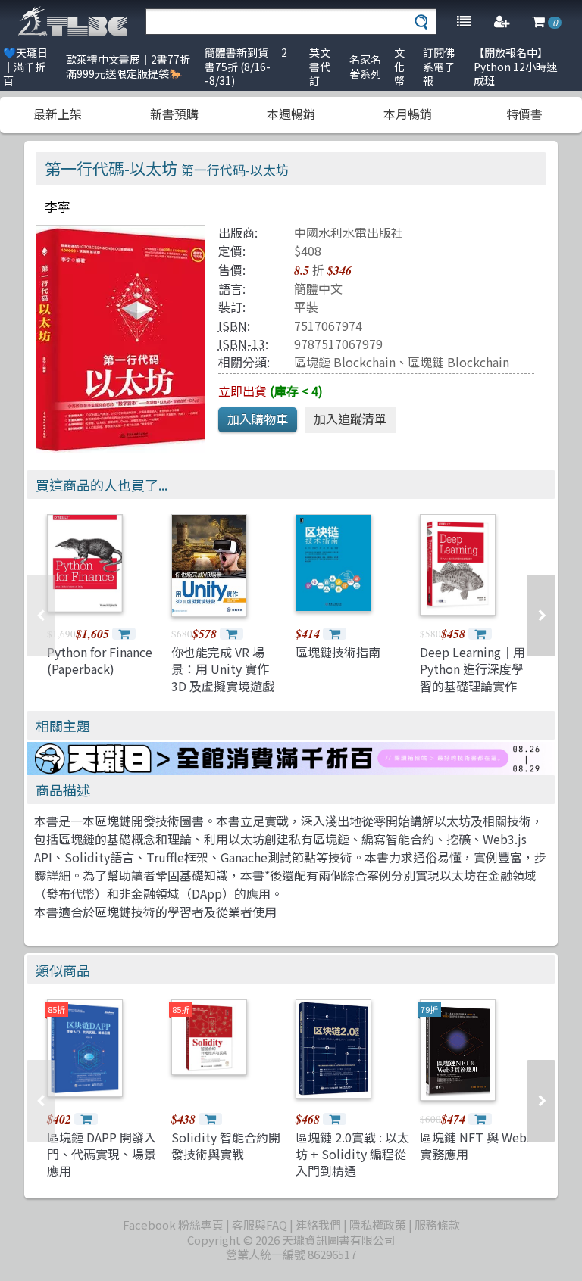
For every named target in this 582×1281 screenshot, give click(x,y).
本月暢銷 (407, 113)
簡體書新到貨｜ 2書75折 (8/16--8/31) (246, 66)
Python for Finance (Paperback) (99, 660)
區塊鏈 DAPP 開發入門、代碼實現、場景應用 (101, 1154)
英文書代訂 (319, 66)
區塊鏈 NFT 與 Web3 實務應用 (477, 1145)
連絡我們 (318, 1225)
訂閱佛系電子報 (439, 66)
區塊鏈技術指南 (338, 652)
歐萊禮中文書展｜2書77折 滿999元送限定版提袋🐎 (128, 66)
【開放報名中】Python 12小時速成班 (515, 66)
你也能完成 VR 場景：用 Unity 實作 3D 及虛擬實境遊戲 (222, 669)
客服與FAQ (259, 1225)
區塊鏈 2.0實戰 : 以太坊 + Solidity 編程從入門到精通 (352, 1154)
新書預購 (174, 113)
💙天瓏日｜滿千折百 (25, 66)
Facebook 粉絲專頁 (173, 1225)
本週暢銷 (291, 113)
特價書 (524, 113)
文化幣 (399, 66)
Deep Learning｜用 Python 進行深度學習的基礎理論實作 (472, 669)
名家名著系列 (365, 66)
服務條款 (437, 1225)
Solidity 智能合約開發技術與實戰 (225, 1145)
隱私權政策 (377, 1225)
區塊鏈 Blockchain (345, 362)
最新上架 (57, 113)
